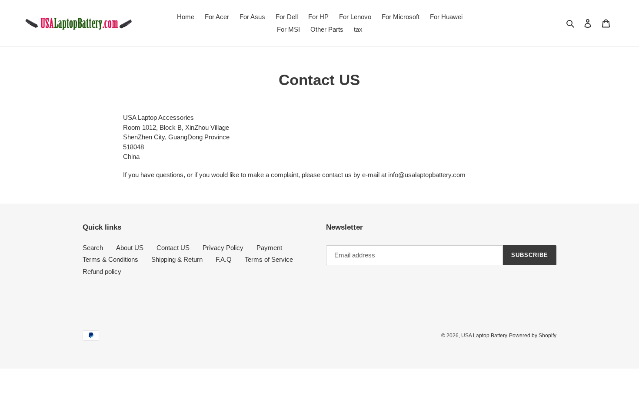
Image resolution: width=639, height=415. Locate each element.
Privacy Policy (223, 247)
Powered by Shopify (532, 336)
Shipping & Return (177, 259)
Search (93, 247)
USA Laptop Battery (484, 336)
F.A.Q (224, 259)
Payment (269, 247)
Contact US (173, 247)
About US (129, 247)
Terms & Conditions (110, 259)
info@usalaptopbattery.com (427, 174)
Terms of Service (269, 259)
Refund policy (102, 271)
